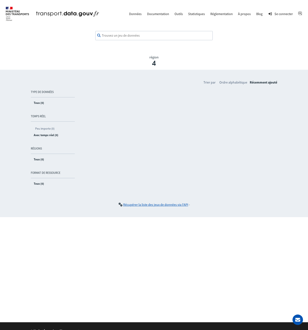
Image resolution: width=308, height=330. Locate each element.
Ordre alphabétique (233, 82)
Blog (259, 14)
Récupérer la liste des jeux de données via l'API (155, 204)
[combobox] (154, 35)
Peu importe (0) (44, 128)
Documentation (158, 14)
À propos (244, 14)
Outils (179, 14)
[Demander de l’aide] (297, 320)
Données (135, 14)
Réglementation (221, 14)
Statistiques (196, 14)
